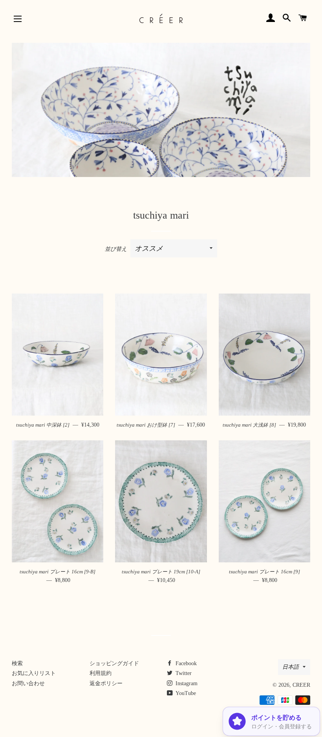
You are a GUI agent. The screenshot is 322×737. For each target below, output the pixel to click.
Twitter (183, 673)
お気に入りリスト (34, 673)
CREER (301, 685)
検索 (17, 663)
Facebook (185, 663)
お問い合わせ (28, 683)
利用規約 (101, 673)
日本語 (290, 667)
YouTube (185, 693)
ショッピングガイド (114, 663)
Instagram (186, 683)
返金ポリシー (106, 683)
